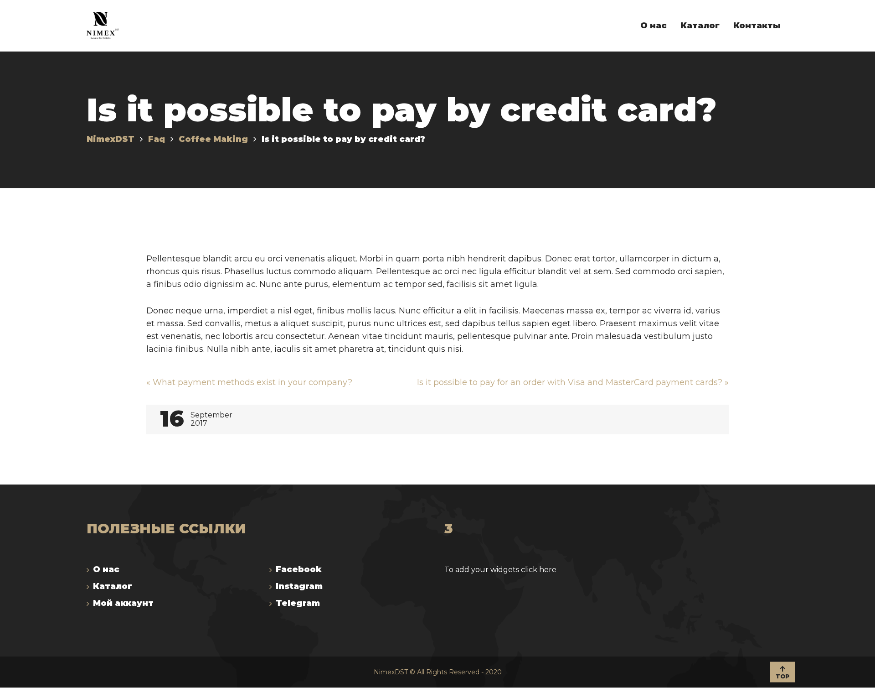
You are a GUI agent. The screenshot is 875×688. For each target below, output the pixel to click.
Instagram (299, 586)
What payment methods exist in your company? (249, 382)
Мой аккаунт (123, 603)
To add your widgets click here (500, 569)
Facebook (299, 569)
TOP (782, 675)
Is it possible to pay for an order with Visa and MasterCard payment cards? (573, 382)
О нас (106, 569)
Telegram (298, 603)
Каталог (112, 586)
